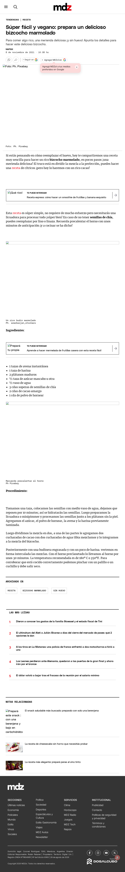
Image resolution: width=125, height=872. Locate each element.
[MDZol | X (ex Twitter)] (114, 852)
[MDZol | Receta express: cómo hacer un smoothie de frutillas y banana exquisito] (115, 195)
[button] (6, 7)
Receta (11, 591)
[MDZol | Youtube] (106, 852)
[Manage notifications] (117, 857)
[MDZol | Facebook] (89, 852)
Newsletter (42, 837)
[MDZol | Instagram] (98, 852)
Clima (67, 805)
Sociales (12, 834)
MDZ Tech (70, 824)
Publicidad (97, 805)
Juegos (68, 819)
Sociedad (41, 804)
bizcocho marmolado (34, 591)
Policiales (13, 814)
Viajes (39, 827)
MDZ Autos (42, 832)
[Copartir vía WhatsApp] (9, 60)
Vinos (11, 829)
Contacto (97, 810)
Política (39, 799)
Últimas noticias (16, 805)
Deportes (41, 809)
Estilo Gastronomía (46, 822)
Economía (13, 810)
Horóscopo (70, 810)
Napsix (9, 49)
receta (16, 168)
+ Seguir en (28, 60)
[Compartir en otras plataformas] (16, 60)
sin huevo (59, 591)
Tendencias (12, 20)
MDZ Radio (70, 814)
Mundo (12, 819)
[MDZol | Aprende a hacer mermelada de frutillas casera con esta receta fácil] (115, 348)
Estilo (11, 824)
